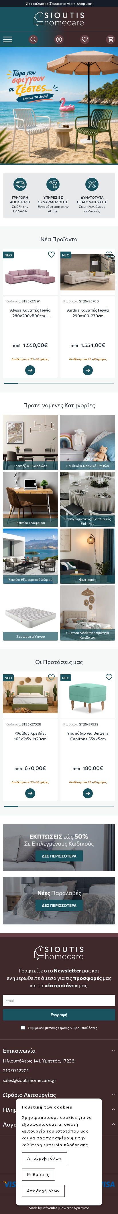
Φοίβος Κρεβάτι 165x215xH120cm (30, 736)
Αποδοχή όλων (43, 1190)
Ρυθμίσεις (38, 1174)
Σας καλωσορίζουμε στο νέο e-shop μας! (59, 3)
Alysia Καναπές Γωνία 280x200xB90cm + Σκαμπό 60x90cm (30, 313)
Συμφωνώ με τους (62, 1028)
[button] (59, 1050)
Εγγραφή (59, 1014)
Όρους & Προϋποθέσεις (77, 1028)
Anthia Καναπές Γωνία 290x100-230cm (88, 313)
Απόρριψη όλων (44, 1158)
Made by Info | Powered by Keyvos (59, 1208)
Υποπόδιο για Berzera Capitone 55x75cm (88, 736)
